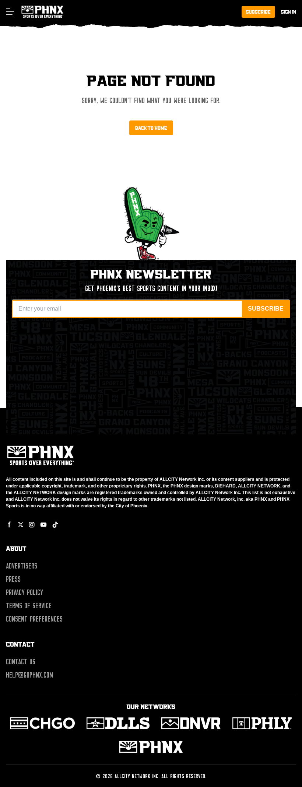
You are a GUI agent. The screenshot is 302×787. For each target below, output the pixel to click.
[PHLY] (262, 723)
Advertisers (21, 566)
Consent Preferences (34, 619)
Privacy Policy (24, 592)
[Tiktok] (55, 524)
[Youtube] (43, 524)
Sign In (288, 11)
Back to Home (151, 127)
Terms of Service (29, 605)
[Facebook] (9, 524)
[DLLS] (118, 723)
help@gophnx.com (29, 675)
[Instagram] (31, 524)
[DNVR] (191, 723)
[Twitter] (21, 525)
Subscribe (258, 11)
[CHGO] (42, 723)
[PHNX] (150, 747)
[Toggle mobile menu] (9, 11)
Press (13, 579)
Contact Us (20, 661)
